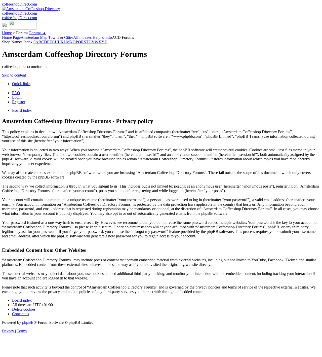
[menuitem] (16, 93)
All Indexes (82, 37)
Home (7, 33)
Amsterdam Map (34, 37)
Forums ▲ (37, 33)
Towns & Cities (60, 37)
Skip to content (14, 75)
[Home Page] (19, 28)
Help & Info (102, 37)
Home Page (11, 37)
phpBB (28, 322)
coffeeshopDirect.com (19, 4)
